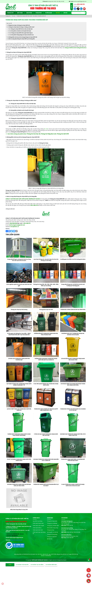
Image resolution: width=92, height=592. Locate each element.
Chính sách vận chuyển (38, 525)
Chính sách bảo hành (38, 530)
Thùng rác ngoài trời (52, 536)
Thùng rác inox (50, 530)
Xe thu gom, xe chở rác (52, 532)
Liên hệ (65, 12)
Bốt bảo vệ (49, 538)
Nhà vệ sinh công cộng (52, 527)
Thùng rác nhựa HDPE (52, 521)
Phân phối (39, 12)
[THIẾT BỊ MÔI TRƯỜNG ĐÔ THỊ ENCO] (11, 7)
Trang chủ (10, 12)
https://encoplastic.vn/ (16, 540)
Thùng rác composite (52, 523)
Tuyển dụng (48, 12)
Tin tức (58, 12)
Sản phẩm (29, 12)
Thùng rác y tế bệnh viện (53, 525)
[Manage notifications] (3, 584)
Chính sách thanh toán (38, 523)
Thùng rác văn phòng (52, 534)
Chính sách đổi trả (37, 527)
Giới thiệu (20, 12)
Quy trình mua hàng (37, 521)
